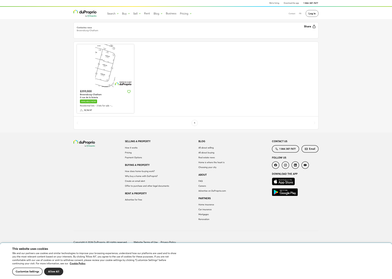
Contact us (279, 141)
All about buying (206, 152)
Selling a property (138, 141)
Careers (202, 186)
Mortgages (203, 214)
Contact (292, 13)
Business (171, 13)
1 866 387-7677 (310, 3)
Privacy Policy (168, 242)
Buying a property (137, 164)
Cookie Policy (77, 263)
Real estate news (206, 157)
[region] (196, 261)
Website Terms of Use (146, 242)
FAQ (200, 181)
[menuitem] (160, 150)
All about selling (206, 147)
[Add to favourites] (129, 91)
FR (300, 13)
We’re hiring (274, 3)
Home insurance (206, 204)
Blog (201, 141)
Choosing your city (207, 167)
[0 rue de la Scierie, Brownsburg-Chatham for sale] (105, 65)
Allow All (53, 271)
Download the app (291, 3)
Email (312, 148)
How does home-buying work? (140, 171)
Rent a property (136, 193)
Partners (204, 198)
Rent (147, 13)
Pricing (128, 152)
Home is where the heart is (211, 162)
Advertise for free (133, 199)
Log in (312, 13)
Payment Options (133, 157)
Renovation (203, 219)
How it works (131, 147)
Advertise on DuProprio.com (212, 190)
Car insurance (205, 209)
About (202, 174)
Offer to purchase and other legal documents (147, 186)
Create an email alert (135, 181)
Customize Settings (27, 271)
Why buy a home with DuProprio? (141, 176)
